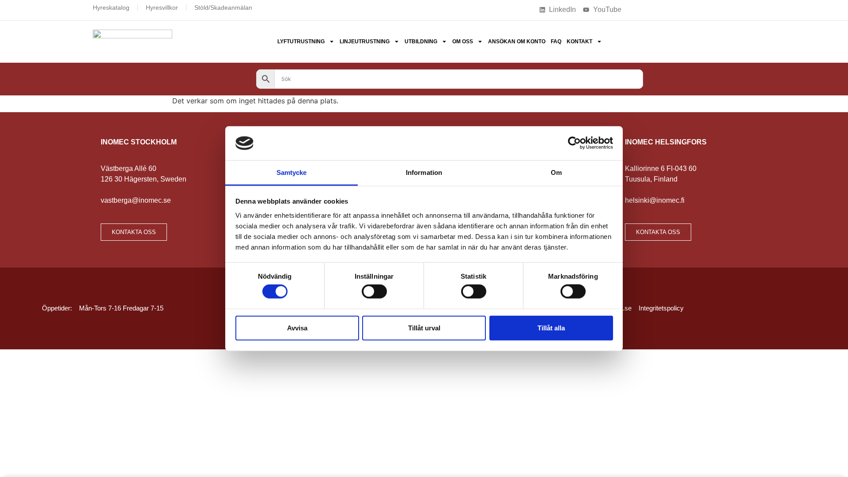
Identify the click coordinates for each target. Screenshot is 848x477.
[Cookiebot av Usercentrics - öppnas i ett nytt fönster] (574, 143)
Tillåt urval (424, 327)
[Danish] (635, 8)
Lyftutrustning (301, 41)
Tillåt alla (551, 327)
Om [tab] (556, 172)
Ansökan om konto (516, 41)
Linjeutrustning (365, 41)
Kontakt (579, 41)
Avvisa (297, 327)
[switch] (374, 291)
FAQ (556, 41)
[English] (658, 8)
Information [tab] (424, 172)
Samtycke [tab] (291, 172)
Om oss (462, 41)
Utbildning (421, 41)
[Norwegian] (670, 8)
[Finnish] (647, 8)
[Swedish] (681, 8)
